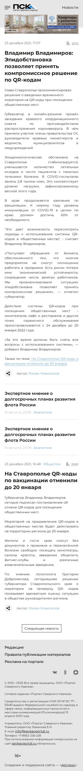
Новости (70, 8)
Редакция (14, 647)
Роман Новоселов (44, 373)
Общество (52, 464)
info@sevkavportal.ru (32, 731)
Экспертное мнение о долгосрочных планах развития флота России (40, 399)
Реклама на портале (24, 661)
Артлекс (68, 765)
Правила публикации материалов (38, 654)
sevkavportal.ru (24, 743)
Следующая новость (41, 628)
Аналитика (43, 412)
